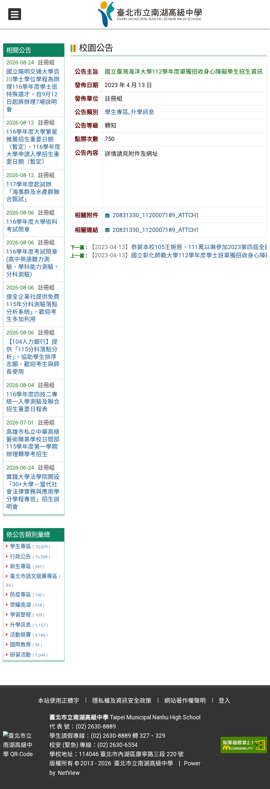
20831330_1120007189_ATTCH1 (156, 215)
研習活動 (29, 655)
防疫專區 (27, 595)
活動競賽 (29, 635)
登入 (224, 700)
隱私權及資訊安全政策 (121, 700)
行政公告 (30, 556)
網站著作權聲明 (185, 700)
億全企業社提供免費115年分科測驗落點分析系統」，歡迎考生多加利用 (33, 308)
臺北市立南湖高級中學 (142, 763)
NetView (69, 773)
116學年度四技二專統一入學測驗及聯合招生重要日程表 (33, 402)
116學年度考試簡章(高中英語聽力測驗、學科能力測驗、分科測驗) (33, 263)
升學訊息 (29, 625)
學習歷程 (27, 615)
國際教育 (26, 644)
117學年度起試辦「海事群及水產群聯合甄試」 (33, 192)
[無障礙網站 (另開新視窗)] (244, 745)
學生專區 (30, 546)
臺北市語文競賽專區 (33, 580)
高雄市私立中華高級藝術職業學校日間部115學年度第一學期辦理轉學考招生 (33, 443)
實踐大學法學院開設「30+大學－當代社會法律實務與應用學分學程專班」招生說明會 (33, 492)
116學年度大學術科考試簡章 (32, 226)
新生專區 (27, 566)
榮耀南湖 (27, 605)
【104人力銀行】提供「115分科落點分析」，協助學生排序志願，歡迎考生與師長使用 (33, 356)
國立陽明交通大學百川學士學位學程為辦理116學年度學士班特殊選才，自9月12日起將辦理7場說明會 (33, 90)
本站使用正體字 (58, 700)
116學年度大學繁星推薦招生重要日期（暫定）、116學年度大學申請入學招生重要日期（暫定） (33, 146)
